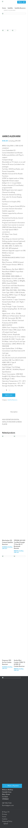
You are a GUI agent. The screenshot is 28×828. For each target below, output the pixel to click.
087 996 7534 (6, 803)
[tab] (14, 412)
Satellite (10, 8)
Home (4, 8)
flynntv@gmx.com (8, 805)
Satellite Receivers (20, 8)
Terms (4, 816)
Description (14, 412)
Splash (6, 823)
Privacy (4, 814)
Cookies (4, 819)
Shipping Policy (7, 821)
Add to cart (8, 395)
